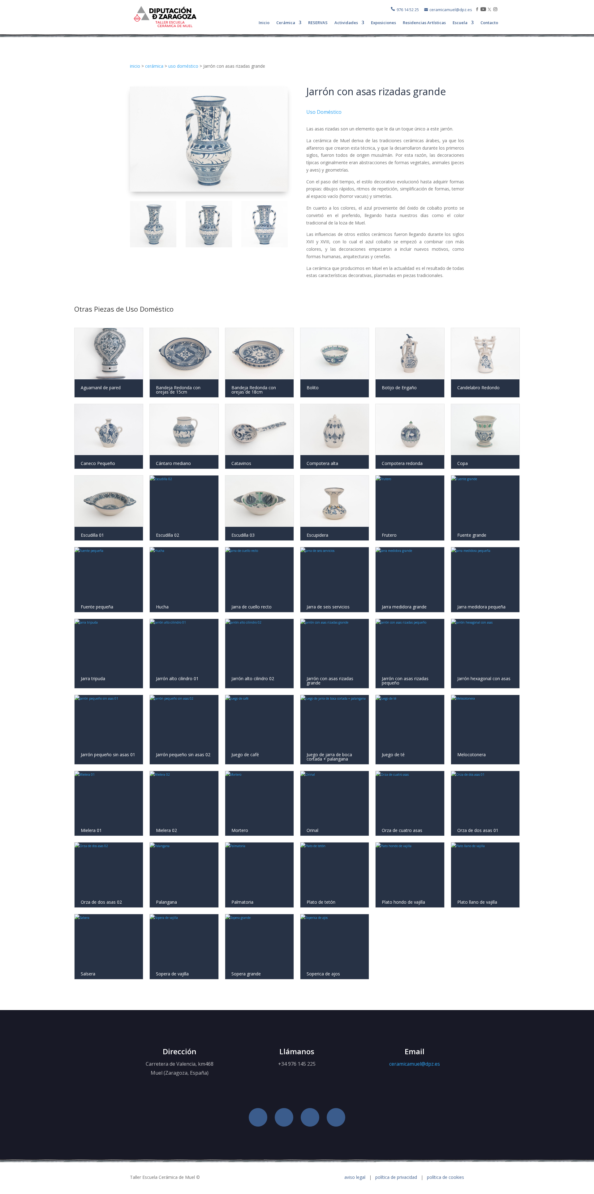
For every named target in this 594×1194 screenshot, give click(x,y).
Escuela (460, 22)
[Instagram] (495, 9)
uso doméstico (183, 66)
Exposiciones (383, 22)
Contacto (489, 22)
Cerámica (285, 22)
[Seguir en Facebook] (258, 1117)
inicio (135, 66)
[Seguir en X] (310, 1117)
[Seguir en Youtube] (284, 1117)
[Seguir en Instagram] (336, 1117)
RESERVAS (318, 22)
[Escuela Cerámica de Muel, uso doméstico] (209, 190)
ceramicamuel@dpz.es (450, 9)
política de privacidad (396, 1177)
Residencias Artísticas (424, 22)
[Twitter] (489, 9)
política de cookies (445, 1177)
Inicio (264, 22)
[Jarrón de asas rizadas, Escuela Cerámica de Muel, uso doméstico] (153, 255)
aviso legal (355, 1177)
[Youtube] (483, 9)
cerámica (154, 66)
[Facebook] (477, 9)
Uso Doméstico (324, 112)
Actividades (346, 22)
